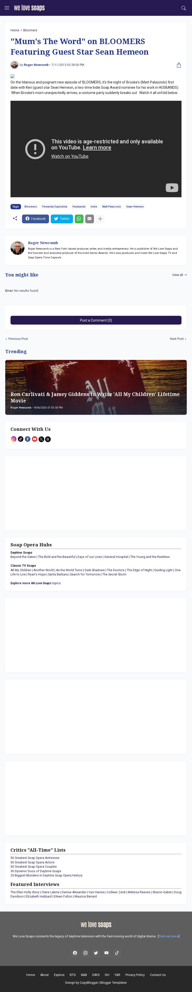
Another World (44, 570)
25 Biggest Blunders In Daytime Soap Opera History (46, 875)
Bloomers (30, 30)
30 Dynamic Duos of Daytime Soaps (35, 871)
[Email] (89, 219)
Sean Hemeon (135, 206)
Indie (94, 206)
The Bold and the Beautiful (56, 557)
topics (35, 583)
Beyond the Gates (23, 557)
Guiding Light (163, 570)
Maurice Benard (85, 896)
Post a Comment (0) (96, 320)
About (44, 975)
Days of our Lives (90, 557)
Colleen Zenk (116, 892)
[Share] (178, 65)
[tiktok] (117, 953)
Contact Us (158, 975)
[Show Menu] (7, 8)
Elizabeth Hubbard (39, 896)
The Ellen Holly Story (24, 892)
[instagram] (86, 953)
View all (177, 275)
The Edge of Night (139, 570)
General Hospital (116, 557)
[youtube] (106, 953)
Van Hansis (96, 892)
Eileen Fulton (63, 896)
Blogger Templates (113, 982)
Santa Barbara (58, 574)
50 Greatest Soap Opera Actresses (35, 858)
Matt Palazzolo (111, 206)
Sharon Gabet (162, 892)
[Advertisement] (41, 492)
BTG (73, 975)
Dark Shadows (95, 570)
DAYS (96, 975)
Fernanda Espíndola (54, 206)
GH (107, 975)
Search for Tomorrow (85, 574)
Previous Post (18, 339)
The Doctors (115, 570)
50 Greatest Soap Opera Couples (33, 866)
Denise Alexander (74, 892)
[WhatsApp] (79, 219)
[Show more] (100, 219)
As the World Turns (69, 570)
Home (14, 30)
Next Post (177, 339)
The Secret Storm (114, 574)
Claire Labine (51, 892)
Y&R (117, 975)
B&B (84, 975)
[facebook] (75, 953)
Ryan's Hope (37, 574)
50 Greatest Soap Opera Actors (32, 862)
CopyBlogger (89, 982)
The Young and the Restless (150, 557)
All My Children (20, 570)
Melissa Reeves (139, 892)
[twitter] (96, 953)
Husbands (79, 206)
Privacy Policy (135, 975)
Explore (59, 975)
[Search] (184, 8)
